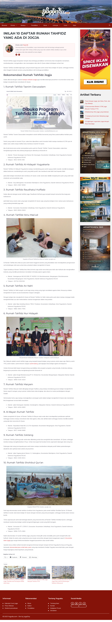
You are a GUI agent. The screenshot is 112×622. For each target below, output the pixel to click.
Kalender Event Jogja (11, 603)
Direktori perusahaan (11, 608)
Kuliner (29, 606)
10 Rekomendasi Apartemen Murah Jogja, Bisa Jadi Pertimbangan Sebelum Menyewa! (62, 581)
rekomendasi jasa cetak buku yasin (20, 547)
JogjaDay (27, 616)
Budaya (23, 25)
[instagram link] (72, 603)
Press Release (9, 606)
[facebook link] (80, 603)
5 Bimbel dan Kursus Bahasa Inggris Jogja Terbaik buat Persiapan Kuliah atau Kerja (14, 581)
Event (65, 25)
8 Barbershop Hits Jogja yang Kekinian (97, 112)
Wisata (12, 25)
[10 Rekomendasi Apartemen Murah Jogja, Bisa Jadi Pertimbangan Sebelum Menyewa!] (63, 572)
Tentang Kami (54, 603)
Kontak (52, 606)
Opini (74, 25)
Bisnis (45, 25)
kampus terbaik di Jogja (30, 79)
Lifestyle (55, 25)
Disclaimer (53, 610)
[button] (109, 25)
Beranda (4, 25)
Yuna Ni (25, 45)
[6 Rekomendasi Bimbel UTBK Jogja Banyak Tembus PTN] (39, 572)
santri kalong (34, 363)
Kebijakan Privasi (55, 608)
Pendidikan (34, 25)
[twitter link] (76, 603)
